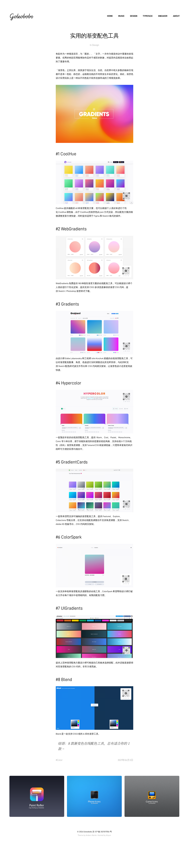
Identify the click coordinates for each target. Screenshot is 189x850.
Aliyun (108, 835)
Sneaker (162, 16)
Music (121, 16)
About (176, 16)
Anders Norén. (91, 835)
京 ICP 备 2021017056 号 (102, 832)
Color (60, 760)
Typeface (148, 16)
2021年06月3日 (125, 760)
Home (110, 16)
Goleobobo (21, 16)
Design (133, 16)
